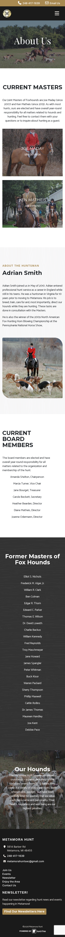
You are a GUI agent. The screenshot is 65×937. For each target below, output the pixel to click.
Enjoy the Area (11, 881)
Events (6, 873)
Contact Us (9, 885)
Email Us (54, 3)
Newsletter (8, 877)
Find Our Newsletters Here (24, 911)
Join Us (7, 870)
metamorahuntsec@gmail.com (25, 861)
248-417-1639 (31, 3)
